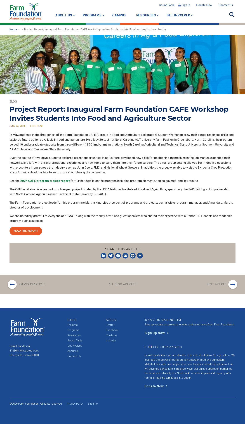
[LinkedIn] (103, 256)
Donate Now (204, 5)
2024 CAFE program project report (45, 181)
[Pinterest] (133, 256)
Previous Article (32, 284)
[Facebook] (118, 256)
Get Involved (178, 15)
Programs (92, 15)
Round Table (75, 340)
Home (13, 29)
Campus (119, 15)
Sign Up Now (155, 333)
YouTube (111, 335)
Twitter (110, 324)
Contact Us (225, 5)
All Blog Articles (122, 284)
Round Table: (174, 5)
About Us (63, 15)
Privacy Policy (75, 403)
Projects (72, 324)
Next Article (216, 284)
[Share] (140, 256)
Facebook (112, 330)
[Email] (125, 256)
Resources (146, 15)
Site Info (93, 403)
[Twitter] (111, 256)
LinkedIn (111, 340)
